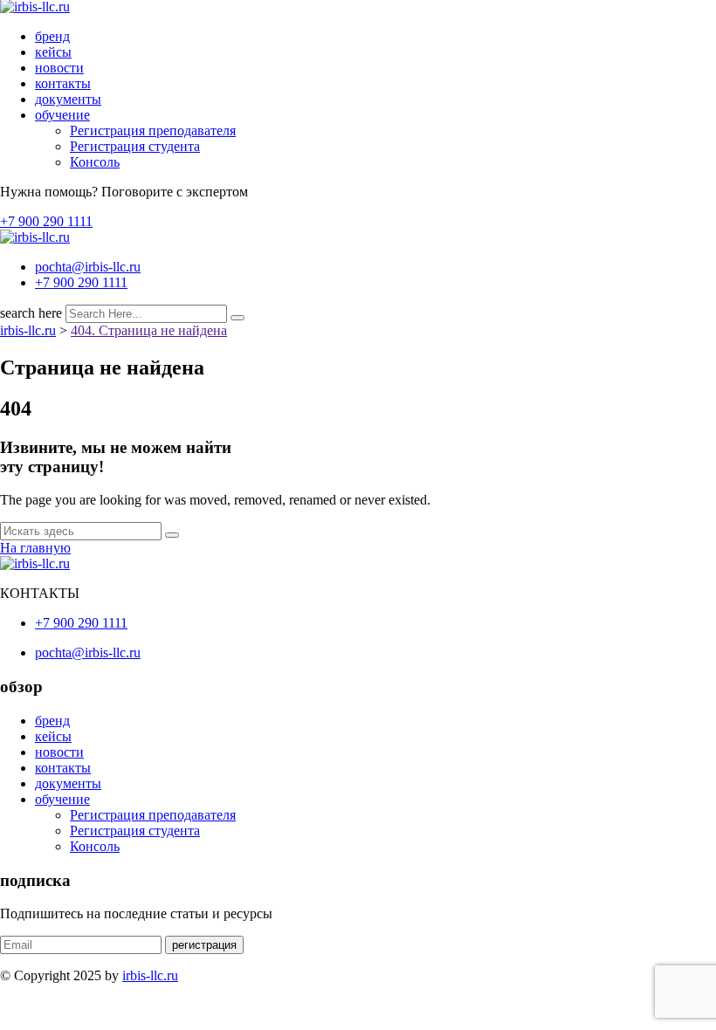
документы (68, 99)
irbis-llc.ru (150, 975)
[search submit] (237, 317)
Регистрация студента (135, 146)
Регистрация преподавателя (153, 130)
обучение (62, 114)
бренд (52, 36)
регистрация (204, 944)
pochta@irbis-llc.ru (88, 266)
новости (59, 67)
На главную (35, 547)
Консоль (95, 161)
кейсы (53, 52)
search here (31, 313)
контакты (63, 83)
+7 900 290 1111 (46, 221)
